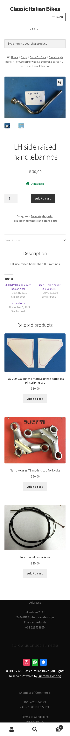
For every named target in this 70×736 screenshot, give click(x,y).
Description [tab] (12, 240)
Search (35, 729)
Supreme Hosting (49, 676)
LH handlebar (18, 303)
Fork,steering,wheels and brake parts (37, 61)
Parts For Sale (38, 57)
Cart (54, 726)
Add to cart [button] (35, 399)
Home (14, 57)
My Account (11, 729)
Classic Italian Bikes (35, 9)
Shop (24, 57)
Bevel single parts (41, 216)
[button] (60, 82)
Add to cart (43, 198)
